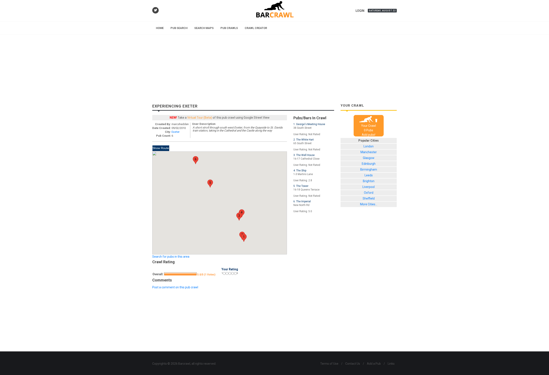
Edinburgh (369, 163)
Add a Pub (374, 363)
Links (391, 363)
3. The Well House (304, 155)
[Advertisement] (274, 67)
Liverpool (368, 187)
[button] (244, 238)
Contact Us (352, 363)
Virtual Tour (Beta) (199, 117)
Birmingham (368, 169)
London (368, 146)
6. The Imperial (302, 201)
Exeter (175, 131)
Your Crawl (368, 125)
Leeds (369, 175)
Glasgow (368, 158)
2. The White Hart (303, 139)
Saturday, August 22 (382, 10)
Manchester (368, 152)
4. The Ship (299, 170)
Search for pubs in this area (170, 256)
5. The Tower (300, 186)
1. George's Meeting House (309, 124)
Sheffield (369, 198)
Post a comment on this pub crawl (175, 287)
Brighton (368, 181)
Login (360, 10)
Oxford (368, 192)
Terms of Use (329, 363)
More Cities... (368, 204)
